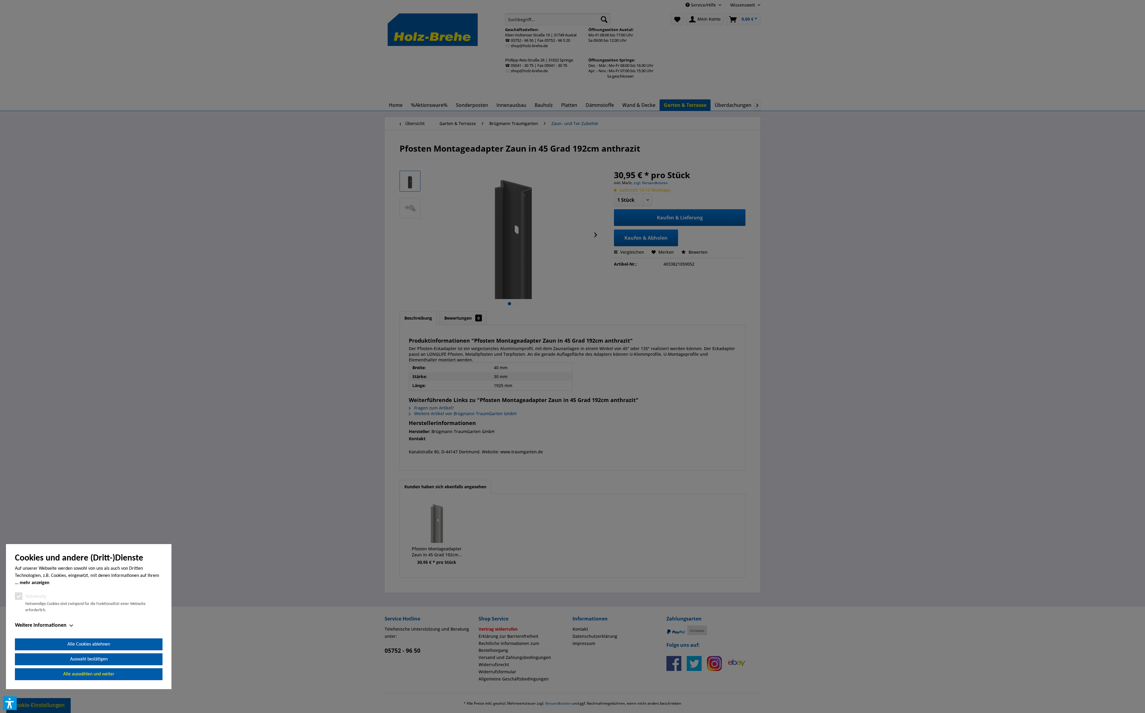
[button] (10, 703)
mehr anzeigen (34, 582)
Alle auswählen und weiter (88, 674)
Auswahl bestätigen (89, 659)
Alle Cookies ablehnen (88, 644)
